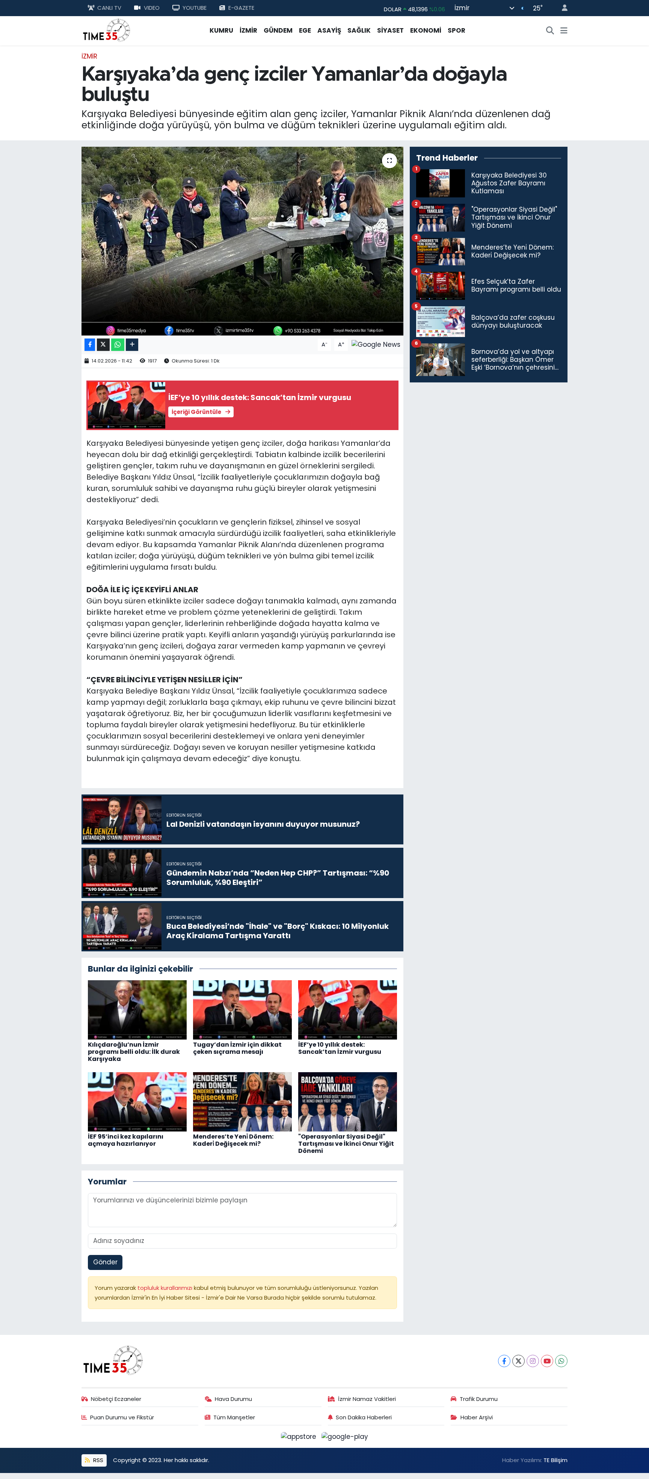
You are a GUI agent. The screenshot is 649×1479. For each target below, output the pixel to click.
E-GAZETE (241, 8)
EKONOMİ (425, 30)
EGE (305, 30)
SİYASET (390, 30)
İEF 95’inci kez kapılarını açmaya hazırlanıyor (125, 1140)
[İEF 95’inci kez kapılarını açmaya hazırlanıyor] (137, 1101)
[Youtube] (547, 1361)
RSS (97, 1460)
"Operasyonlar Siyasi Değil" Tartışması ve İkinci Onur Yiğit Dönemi (346, 1143)
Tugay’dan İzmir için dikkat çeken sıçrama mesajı (237, 1048)
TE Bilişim (555, 1460)
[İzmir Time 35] (107, 30)
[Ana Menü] (563, 31)
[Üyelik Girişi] (561, 8)
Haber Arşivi (476, 1417)
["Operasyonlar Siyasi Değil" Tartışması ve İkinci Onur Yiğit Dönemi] (347, 1101)
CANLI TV (109, 8)
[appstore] (299, 1436)
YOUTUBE (195, 8)
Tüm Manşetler (234, 1417)
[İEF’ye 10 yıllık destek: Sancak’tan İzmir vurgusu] (347, 1009)
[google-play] (345, 1436)
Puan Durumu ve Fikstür (122, 1417)
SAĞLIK (359, 30)
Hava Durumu (233, 1399)
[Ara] (550, 31)
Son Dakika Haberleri (364, 1417)
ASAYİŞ (329, 30)
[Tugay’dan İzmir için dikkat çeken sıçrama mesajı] (242, 1009)
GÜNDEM (278, 30)
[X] (518, 1361)
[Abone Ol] (376, 344)
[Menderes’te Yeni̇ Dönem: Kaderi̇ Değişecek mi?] (242, 1101)
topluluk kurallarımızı (165, 1288)
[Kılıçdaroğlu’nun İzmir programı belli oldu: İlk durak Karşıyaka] (137, 1009)
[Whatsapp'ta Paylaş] (117, 345)
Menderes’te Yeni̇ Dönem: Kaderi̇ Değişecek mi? (233, 1140)
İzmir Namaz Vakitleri (367, 1399)
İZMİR (248, 30)
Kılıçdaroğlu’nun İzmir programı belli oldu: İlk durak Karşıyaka (134, 1051)
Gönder (105, 1262)
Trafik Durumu (479, 1399)
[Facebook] (504, 1361)
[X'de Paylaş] (103, 345)
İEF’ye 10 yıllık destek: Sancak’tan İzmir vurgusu (339, 1048)
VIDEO (152, 8)
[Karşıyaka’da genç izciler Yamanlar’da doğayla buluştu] (242, 241)
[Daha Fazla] (132, 345)
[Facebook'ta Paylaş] (90, 345)
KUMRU (221, 30)
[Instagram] (533, 1361)
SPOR (456, 30)
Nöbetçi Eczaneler (116, 1399)
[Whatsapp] (561, 1361)
